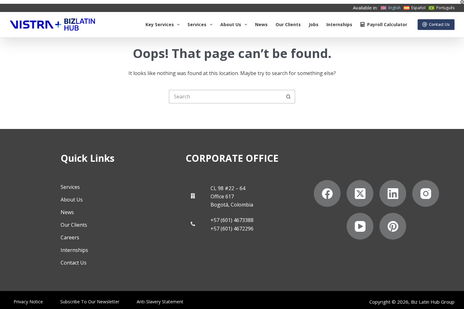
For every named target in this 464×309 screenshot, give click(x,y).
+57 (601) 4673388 (232, 220)
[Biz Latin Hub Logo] (52, 24)
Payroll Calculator (387, 24)
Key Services (160, 24)
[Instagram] (425, 193)
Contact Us (439, 24)
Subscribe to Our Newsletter (89, 302)
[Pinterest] (392, 226)
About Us (72, 199)
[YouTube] (360, 226)
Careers (70, 237)
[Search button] (288, 96)
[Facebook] (327, 193)
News (261, 24)
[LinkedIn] (392, 193)
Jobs (313, 24)
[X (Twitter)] (360, 193)
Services (196, 24)
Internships (339, 24)
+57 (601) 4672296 (232, 228)
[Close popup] (462, 2)
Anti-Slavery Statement (160, 302)
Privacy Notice (28, 302)
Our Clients (288, 24)
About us (230, 24)
